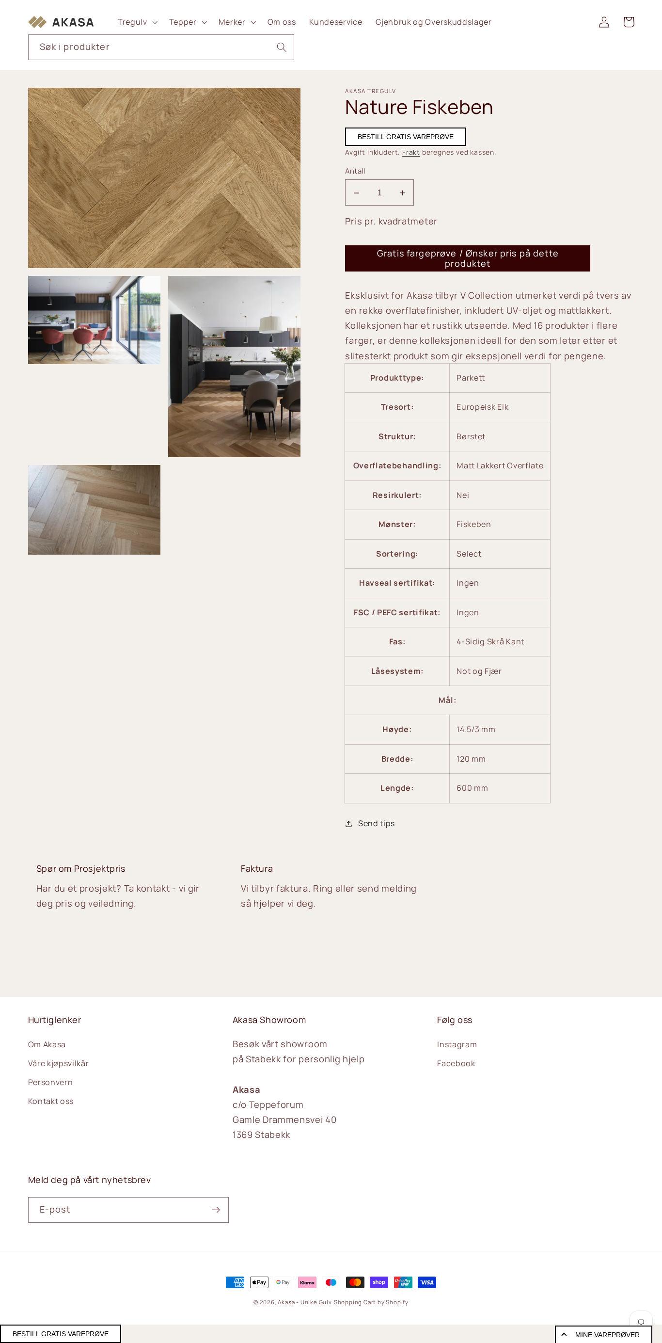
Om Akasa (47, 1044)
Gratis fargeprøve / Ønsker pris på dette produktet (468, 259)
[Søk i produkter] (281, 47)
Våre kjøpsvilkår (58, 1063)
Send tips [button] (376, 823)
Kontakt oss (51, 1101)
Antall (355, 171)
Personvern (50, 1082)
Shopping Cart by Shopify (371, 1302)
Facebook (456, 1063)
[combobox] (161, 47)
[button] (136, 21)
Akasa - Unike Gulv (305, 1302)
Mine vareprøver (607, 1335)
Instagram (457, 1044)
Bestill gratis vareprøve (406, 137)
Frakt (411, 152)
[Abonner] (216, 1210)
